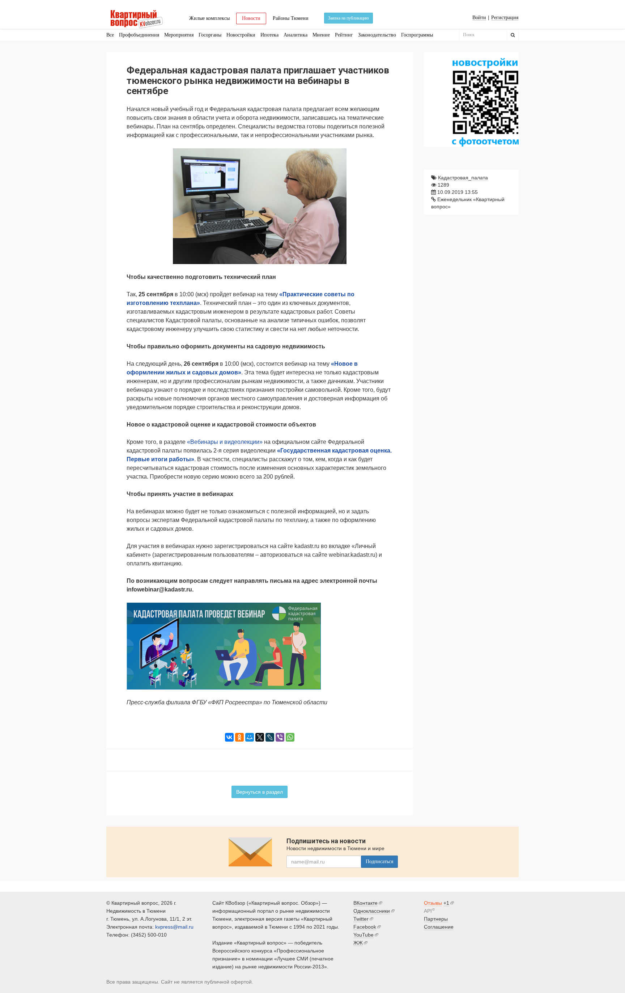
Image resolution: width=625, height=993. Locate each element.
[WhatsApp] (290, 737)
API (428, 911)
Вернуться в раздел (259, 792)
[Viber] (280, 737)
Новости (251, 18)
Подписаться (379, 861)
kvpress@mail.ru (174, 927)
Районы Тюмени (291, 18)
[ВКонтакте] (229, 737)
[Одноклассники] (239, 737)
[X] (259, 737)
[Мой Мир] (249, 737)
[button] (386, 155)
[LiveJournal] (269, 737)
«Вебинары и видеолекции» (225, 442)
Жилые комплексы (209, 18)
